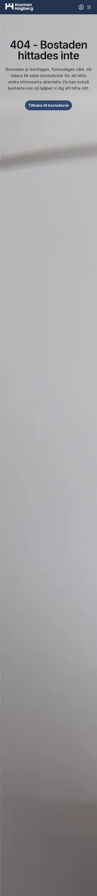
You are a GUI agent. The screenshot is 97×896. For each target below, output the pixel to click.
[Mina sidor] (81, 7)
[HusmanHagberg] (19, 7)
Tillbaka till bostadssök (48, 105)
